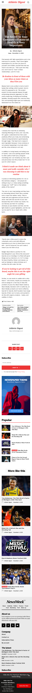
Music (3, 665)
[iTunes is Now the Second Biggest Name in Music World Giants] (6, 459)
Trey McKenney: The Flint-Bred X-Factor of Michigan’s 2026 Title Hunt (21, 427)
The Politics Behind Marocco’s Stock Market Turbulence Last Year (22, 309)
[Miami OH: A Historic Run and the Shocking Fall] (6, 436)
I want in (15, 367)
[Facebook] (10, 348)
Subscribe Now (23, 685)
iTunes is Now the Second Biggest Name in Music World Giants (20, 459)
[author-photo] (3, 502)
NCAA (3, 660)
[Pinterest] (18, 348)
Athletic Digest (17, 51)
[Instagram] (8, 625)
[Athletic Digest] (16, 321)
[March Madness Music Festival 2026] (6, 443)
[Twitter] (14, 348)
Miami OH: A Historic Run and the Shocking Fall (20, 435)
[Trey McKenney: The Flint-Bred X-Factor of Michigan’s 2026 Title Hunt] (6, 428)
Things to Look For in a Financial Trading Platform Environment (8, 309)
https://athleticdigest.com (16, 331)
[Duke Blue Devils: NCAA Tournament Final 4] (6, 451)
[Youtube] (17, 625)
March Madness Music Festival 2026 (14, 558)
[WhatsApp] (22, 348)
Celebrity (4, 654)
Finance (16, 33)
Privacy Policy (21, 371)
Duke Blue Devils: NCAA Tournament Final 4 (20, 451)
